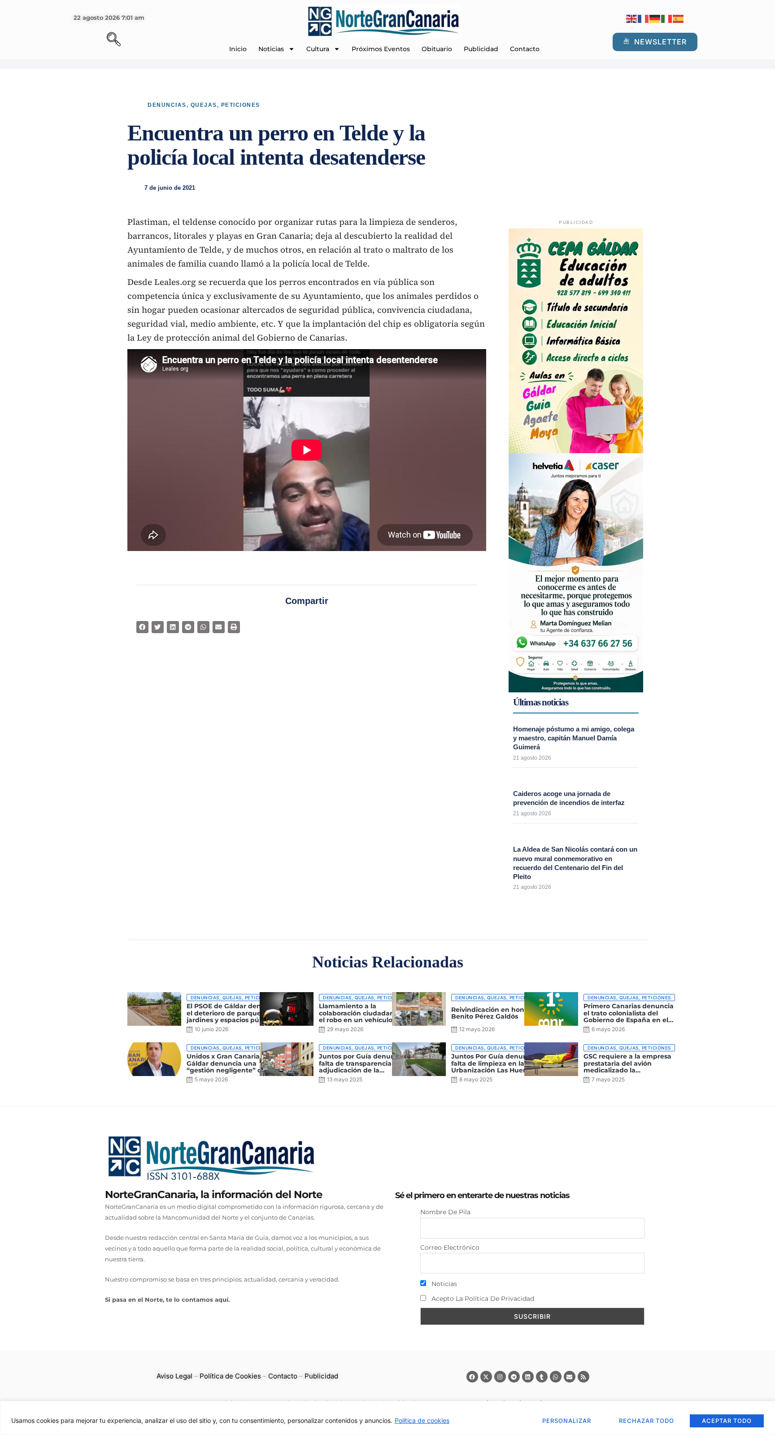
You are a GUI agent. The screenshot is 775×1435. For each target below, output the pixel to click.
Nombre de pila (445, 1212)
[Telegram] (514, 1376)
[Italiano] (667, 18)
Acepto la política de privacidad (482, 1299)
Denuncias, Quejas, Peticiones (204, 105)
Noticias (271, 49)
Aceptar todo (727, 1420)
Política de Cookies (230, 1376)
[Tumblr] (542, 1376)
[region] (387, 1418)
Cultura (317, 49)
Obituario (437, 49)
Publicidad (481, 49)
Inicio (238, 49)
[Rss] (583, 1376)
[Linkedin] (528, 1376)
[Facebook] (472, 1376)
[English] (632, 18)
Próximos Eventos (381, 49)
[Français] (643, 18)
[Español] (678, 18)
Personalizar (566, 1420)
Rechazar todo (646, 1420)
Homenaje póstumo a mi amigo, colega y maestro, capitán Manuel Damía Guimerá (573, 738)
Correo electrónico (449, 1247)
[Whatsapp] (556, 1376)
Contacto (525, 49)
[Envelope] (569, 1376)
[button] (98, 40)
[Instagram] (500, 1376)
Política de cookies (422, 1420)
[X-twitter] (486, 1376)
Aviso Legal (174, 1376)
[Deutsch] (655, 18)
